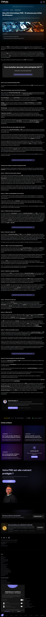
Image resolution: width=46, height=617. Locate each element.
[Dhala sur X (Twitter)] (6, 537)
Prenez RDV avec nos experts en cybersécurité (22, 160)
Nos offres (2, 558)
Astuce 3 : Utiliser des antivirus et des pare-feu (11, 211)
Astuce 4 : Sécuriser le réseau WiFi (8, 232)
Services (2, 556)
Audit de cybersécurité (4, 560)
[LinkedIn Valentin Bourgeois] (17, 400)
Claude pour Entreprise (4, 564)
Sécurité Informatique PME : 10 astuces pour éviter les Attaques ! (26, 6)
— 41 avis (11, 418)
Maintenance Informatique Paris (6, 582)
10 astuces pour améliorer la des (13, 165)
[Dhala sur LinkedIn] (9, 537)
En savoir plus (40, 527)
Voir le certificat (40, 529)
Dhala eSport (3, 575)
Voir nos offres (11, 477)
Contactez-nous (3, 565)
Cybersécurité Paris (4, 581)
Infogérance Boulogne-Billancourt (6, 584)
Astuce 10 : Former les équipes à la (13, 358)
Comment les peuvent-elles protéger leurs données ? (13, 127)
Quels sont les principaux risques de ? (13, 90)
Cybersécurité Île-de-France (5, 583)
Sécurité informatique (4, 559)
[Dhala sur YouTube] (4, 537)
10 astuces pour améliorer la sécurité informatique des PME (14, 38)
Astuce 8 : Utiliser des (6, 312)
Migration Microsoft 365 (5, 568)
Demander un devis (4, 566)
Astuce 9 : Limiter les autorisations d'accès (10, 329)
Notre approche (3, 557)
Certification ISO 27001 (4, 573)
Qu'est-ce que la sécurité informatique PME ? (11, 36)
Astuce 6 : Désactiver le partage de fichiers (10, 271)
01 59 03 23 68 (4, 545)
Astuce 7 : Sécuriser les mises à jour (8, 299)
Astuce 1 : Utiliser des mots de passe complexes (11, 173)
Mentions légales (3, 567)
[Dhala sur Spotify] (1, 537)
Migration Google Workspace (5, 569)
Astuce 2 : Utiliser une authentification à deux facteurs (12, 193)
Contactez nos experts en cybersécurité (23, 74)
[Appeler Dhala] (41, 2)
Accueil (14, 6)
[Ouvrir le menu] (44, 2)
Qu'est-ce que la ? (10, 82)
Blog (17, 6)
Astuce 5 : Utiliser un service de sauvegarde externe (12, 245)
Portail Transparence (4, 574)
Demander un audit (12, 407)
